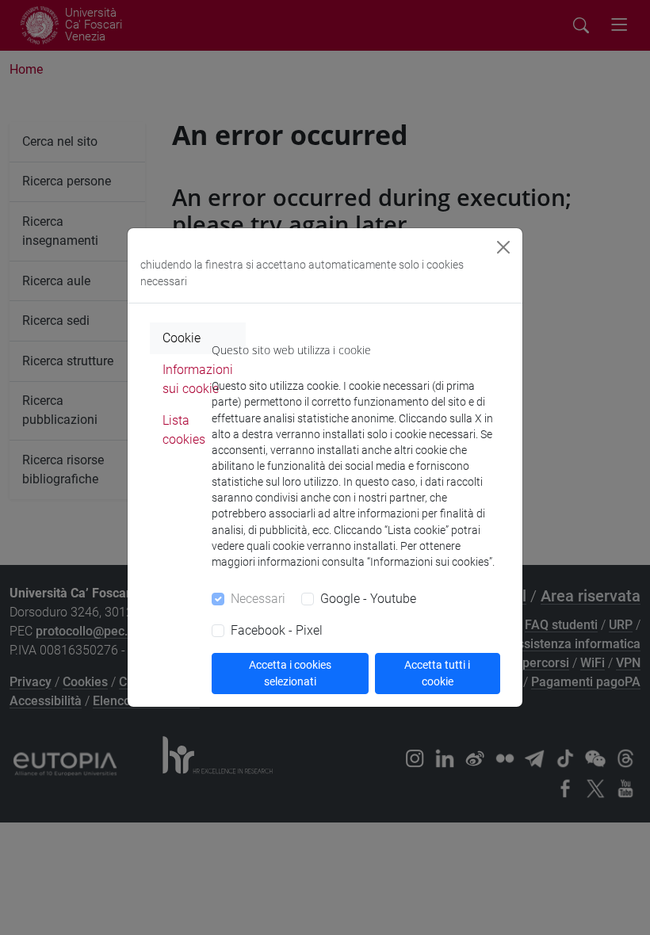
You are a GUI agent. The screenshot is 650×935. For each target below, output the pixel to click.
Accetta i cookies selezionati (290, 673)
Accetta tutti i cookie (437, 673)
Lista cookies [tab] (183, 430)
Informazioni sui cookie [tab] (197, 379)
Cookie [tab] (181, 337)
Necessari (258, 598)
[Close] (503, 247)
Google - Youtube (368, 598)
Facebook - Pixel (277, 630)
